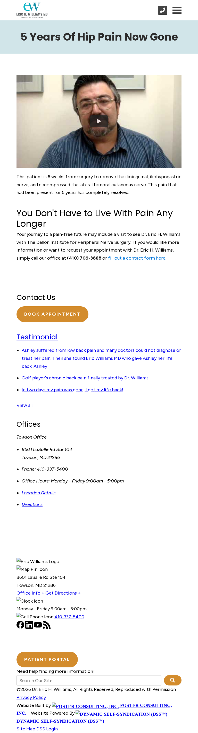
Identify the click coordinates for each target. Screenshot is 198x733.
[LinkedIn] (29, 627)
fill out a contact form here (137, 258)
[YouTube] (38, 627)
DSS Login (47, 729)
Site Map (25, 729)
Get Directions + (63, 593)
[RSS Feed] (47, 627)
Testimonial (37, 337)
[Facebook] (20, 627)
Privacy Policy (31, 697)
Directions (32, 504)
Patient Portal (47, 659)
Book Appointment (52, 314)
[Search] (173, 680)
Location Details (38, 493)
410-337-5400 (69, 617)
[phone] (162, 10)
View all (24, 405)
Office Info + (30, 593)
